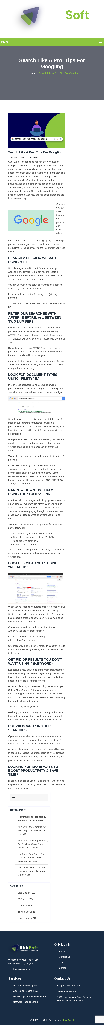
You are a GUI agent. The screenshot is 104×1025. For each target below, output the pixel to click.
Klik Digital (68, 1020)
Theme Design (25, 911)
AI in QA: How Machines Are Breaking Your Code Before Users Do (32, 830)
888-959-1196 (73, 985)
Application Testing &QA (25, 991)
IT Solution (23, 905)
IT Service (23, 899)
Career (62, 968)
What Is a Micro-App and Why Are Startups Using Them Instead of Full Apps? (33, 844)
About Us (63, 951)
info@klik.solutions (21, 969)
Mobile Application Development (29, 996)
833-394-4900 (71, 991)
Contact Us (64, 956)
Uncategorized (25, 918)
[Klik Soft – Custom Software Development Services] (52, 19)
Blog (61, 962)
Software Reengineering (25, 1002)
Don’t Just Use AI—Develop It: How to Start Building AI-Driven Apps (32, 871)
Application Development (26, 985)
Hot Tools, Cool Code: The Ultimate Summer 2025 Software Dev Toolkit (31, 858)
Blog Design (24, 893)
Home (33, 73)
